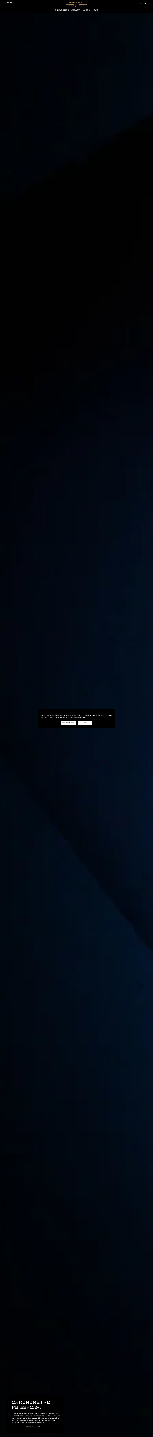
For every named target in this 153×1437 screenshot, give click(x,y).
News (95, 10)
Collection (62, 10)
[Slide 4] (142, 1430)
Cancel (85, 722)
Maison (86, 10)
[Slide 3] (139, 1430)
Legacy (75, 10)
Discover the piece (33, 1427)
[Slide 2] (137, 1430)
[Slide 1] (132, 1430)
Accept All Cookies (68, 722)
